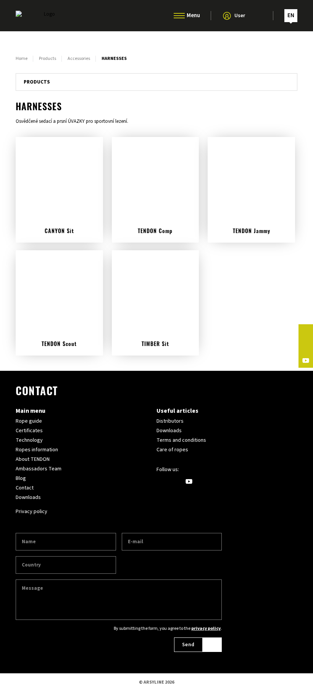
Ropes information (37, 450)
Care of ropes (172, 450)
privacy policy (206, 628)
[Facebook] (305, 331)
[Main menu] (179, 16)
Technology (29, 440)
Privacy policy (31, 511)
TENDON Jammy (251, 232)
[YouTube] (305, 360)
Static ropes (156, 55)
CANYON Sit (59, 232)
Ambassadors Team (38, 469)
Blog (21, 478)
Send (188, 644)
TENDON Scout (59, 345)
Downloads (28, 497)
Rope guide (29, 421)
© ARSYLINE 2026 (156, 682)
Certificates (29, 431)
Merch (156, 103)
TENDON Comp (155, 232)
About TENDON (33, 459)
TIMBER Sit (155, 345)
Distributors (170, 421)
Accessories (157, 87)
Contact (25, 488)
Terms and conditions (181, 440)
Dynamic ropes (156, 39)
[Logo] (46, 16)
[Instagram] (305, 346)
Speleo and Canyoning (156, 71)
